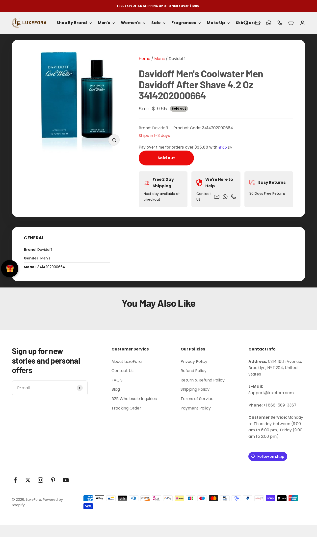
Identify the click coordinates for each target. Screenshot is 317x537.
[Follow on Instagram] (40, 480)
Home (144, 59)
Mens (159, 59)
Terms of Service (197, 399)
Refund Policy (194, 371)
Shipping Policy (195, 389)
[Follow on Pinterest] (53, 480)
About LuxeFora (126, 361)
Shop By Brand (71, 23)
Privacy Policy (194, 361)
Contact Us (122, 371)
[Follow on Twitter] (28, 480)
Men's (104, 23)
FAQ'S (117, 380)
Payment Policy (196, 408)
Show (9, 268)
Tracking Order (126, 408)
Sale (155, 23)
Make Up (216, 23)
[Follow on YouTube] (65, 480)
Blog (115, 389)
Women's (130, 23)
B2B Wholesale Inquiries (134, 399)
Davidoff (177, 59)
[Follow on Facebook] (15, 480)
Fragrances (183, 23)
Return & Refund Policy (203, 380)
